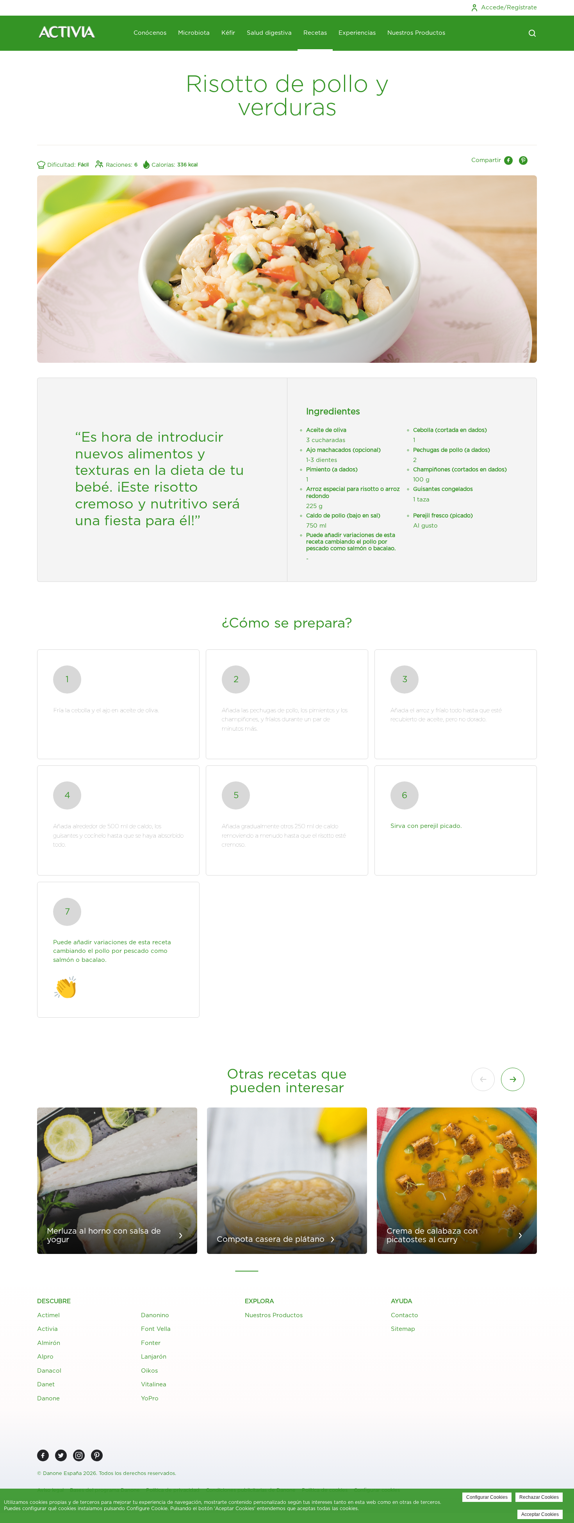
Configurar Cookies (487, 1497)
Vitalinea (153, 1384)
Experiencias (357, 33)
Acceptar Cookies (540, 1514)
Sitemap (403, 1329)
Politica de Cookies (382, 1508)
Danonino (155, 1315)
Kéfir (228, 33)
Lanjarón (153, 1357)
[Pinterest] (97, 1455)
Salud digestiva (269, 33)
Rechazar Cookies (539, 1497)
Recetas (315, 33)
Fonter (150, 1343)
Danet (46, 1384)
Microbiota (194, 33)
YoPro (150, 1399)
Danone (48, 1399)
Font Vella (156, 1329)
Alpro (45, 1357)
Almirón (48, 1343)
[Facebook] (43, 1455)
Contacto (404, 1315)
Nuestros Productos (416, 33)
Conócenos (150, 33)
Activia (47, 1329)
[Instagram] (79, 1455)
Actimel (48, 1315)
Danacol (49, 1371)
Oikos (149, 1371)
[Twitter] (61, 1455)
